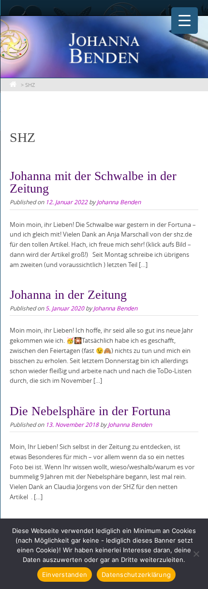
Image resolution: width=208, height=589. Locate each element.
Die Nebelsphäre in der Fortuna (90, 411)
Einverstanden (64, 574)
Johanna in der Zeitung (68, 295)
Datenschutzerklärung (136, 574)
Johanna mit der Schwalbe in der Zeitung (93, 182)
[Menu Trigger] (184, 20)
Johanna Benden (119, 202)
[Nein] (196, 554)
